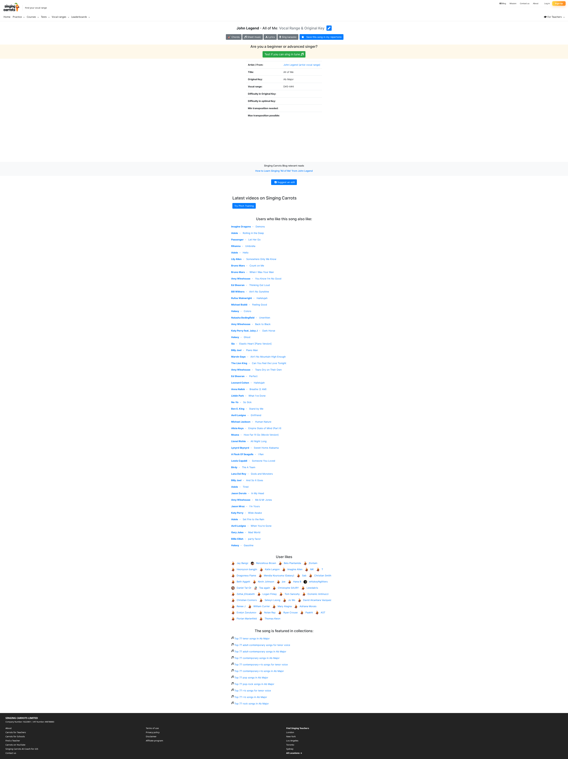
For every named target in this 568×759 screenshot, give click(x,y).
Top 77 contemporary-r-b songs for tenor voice (261, 664)
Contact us (524, 3)
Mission (513, 3)
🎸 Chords (234, 36)
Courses (32, 16)
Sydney (289, 748)
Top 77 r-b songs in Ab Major (250, 697)
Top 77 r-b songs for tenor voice (252, 690)
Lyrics (271, 36)
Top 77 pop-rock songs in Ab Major (254, 684)
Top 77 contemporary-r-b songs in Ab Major (259, 671)
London (290, 732)
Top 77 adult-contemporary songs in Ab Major (260, 651)
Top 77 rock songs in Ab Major (251, 703)
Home (7, 16)
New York (291, 736)
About (535, 3)
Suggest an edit (286, 182)
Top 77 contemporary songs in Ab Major (257, 658)
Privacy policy (152, 732)
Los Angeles (292, 740)
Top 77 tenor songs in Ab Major (252, 638)
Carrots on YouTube (15, 744)
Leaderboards (79, 16)
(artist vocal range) (309, 64)
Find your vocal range (36, 7)
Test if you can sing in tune (282, 54)
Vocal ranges (59, 16)
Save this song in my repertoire (323, 36)
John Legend (290, 64)
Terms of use (152, 728)
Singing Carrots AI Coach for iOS (21, 748)
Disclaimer (151, 736)
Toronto (290, 744)
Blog (504, 3)
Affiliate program (154, 740)
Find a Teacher (12, 740)
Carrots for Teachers (15, 732)
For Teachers (554, 16)
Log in (547, 3)
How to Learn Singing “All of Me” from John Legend (284, 170)
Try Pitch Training (244, 205)
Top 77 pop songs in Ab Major (251, 677)
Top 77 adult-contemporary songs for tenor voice (262, 645)
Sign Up (559, 3)
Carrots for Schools (15, 736)
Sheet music (254, 36)
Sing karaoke (288, 36)
